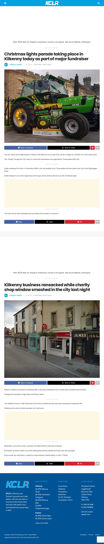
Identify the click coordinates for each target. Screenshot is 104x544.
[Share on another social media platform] (97, 148)
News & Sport (47, 64)
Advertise (62, 494)
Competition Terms (65, 500)
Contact (97, 535)
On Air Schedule (64, 497)
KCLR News (38, 64)
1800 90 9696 (88, 504)
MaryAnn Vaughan (16, 64)
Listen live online (41, 523)
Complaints (62, 491)
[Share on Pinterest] (92, 148)
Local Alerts (62, 486)
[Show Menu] (5, 3)
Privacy (91, 535)
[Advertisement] (52, 23)
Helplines (61, 489)
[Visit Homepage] (51, 3)
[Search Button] (99, 3)
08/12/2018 (29, 295)
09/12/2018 (29, 64)
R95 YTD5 (85, 500)
